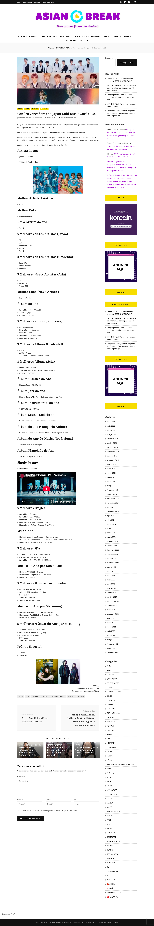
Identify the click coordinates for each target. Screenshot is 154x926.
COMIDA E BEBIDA (114, 692)
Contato (37, 2)
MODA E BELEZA (113, 811)
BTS (28, 696)
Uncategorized (112, 871)
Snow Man (71, 696)
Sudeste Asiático (113, 841)
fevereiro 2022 (112, 644)
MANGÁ (110, 803)
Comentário (22, 777)
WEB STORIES (71, 40)
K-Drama (110, 773)
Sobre (19, 2)
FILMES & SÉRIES (65, 37)
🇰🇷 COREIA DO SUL (33, 745)
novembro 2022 (113, 605)
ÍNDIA (109, 751)
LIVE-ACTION (112, 794)
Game (109, 739)
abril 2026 (111, 430)
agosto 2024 (111, 516)
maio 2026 (111, 426)
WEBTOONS (95, 37)
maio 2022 (111, 631)
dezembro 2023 (113, 550)
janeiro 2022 (112, 648)
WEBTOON (111, 880)
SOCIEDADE (111, 837)
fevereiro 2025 (112, 490)
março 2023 (111, 588)
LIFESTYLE (117, 37)
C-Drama (110, 674)
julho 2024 (111, 520)
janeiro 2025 (112, 494)
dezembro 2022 (113, 601)
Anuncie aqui (27, 2)
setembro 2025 (113, 460)
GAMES (106, 37)
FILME (109, 734)
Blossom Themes (91, 922)
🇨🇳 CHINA (111, 884)
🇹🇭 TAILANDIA (112, 897)
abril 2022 (111, 635)
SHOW (109, 828)
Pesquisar (109, 58)
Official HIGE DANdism (57, 696)
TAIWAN (110, 845)
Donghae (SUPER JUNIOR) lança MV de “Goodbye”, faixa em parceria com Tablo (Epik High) (121, 113)
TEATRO (110, 850)
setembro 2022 (113, 614)
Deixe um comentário (68, 118)
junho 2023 (111, 575)
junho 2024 (111, 524)
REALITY (110, 824)
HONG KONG (112, 747)
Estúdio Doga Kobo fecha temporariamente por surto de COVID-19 (119, 164)
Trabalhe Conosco (48, 2)
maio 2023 (111, 580)
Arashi (21, 696)
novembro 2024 (113, 503)
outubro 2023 (112, 558)
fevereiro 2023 (112, 593)
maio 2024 (111, 528)
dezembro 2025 (113, 447)
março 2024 (111, 537)
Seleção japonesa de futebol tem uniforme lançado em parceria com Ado (120, 97)
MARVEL (110, 807)
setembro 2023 (113, 563)
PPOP (109, 820)
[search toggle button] (135, 2)
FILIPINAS (111, 730)
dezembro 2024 (113, 498)
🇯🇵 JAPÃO (44, 109)
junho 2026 (111, 422)
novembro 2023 (113, 554)
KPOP (27, 109)
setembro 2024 (113, 511)
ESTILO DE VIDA (113, 713)
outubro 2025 (112, 456)
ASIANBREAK (56, 922)
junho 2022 (111, 627)
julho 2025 (111, 469)
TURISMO (111, 863)
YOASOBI (81, 696)
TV (108, 867)
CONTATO (84, 40)
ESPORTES (111, 709)
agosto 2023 (111, 567)
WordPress (114, 922)
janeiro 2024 (112, 545)
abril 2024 (111, 533)
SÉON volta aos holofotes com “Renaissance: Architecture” (26, 751)
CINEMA (110, 687)
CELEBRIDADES (87, 742)
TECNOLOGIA (112, 854)
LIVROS (110, 798)
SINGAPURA (111, 833)
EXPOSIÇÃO (111, 721)
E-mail (49, 799)
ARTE (109, 670)
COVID (109, 696)
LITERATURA (112, 790)
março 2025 (111, 486)
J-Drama (110, 756)
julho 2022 (111, 622)
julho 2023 (111, 571)
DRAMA (110, 704)
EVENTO (110, 717)
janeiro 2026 (112, 443)
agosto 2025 (111, 464)
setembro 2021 (113, 652)
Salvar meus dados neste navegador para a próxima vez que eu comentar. (48, 811)
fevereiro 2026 (112, 439)
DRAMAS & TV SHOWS (46, 37)
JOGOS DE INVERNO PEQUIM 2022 (120, 764)
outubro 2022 (112, 610)
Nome (20, 799)
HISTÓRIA (111, 743)
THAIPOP (110, 858)
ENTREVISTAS (129, 37)
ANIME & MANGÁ (81, 37)
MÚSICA (32, 37)
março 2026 (111, 434)
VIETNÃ (110, 875)
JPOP (20, 109)
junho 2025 (111, 473)
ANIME (78, 742)
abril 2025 (111, 481)
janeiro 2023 (112, 597)
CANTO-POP (112, 679)
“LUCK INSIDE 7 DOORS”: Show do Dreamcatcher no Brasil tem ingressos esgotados (57, 750)
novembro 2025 (113, 451)
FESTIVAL (110, 726)
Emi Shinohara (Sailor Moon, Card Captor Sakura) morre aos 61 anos (86, 751)
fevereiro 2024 (112, 541)
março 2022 (111, 640)
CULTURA (21, 37)
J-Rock (109, 760)
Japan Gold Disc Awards (40, 696)
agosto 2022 (111, 618)
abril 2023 (111, 584)
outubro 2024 (112, 507)
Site (75, 799)
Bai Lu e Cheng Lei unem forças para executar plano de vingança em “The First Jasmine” (121, 88)
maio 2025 (111, 477)
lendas (109, 786)
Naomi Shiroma (25, 118)
